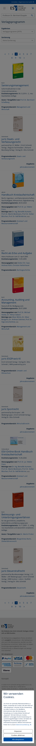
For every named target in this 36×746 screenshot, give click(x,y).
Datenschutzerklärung (23, 725)
